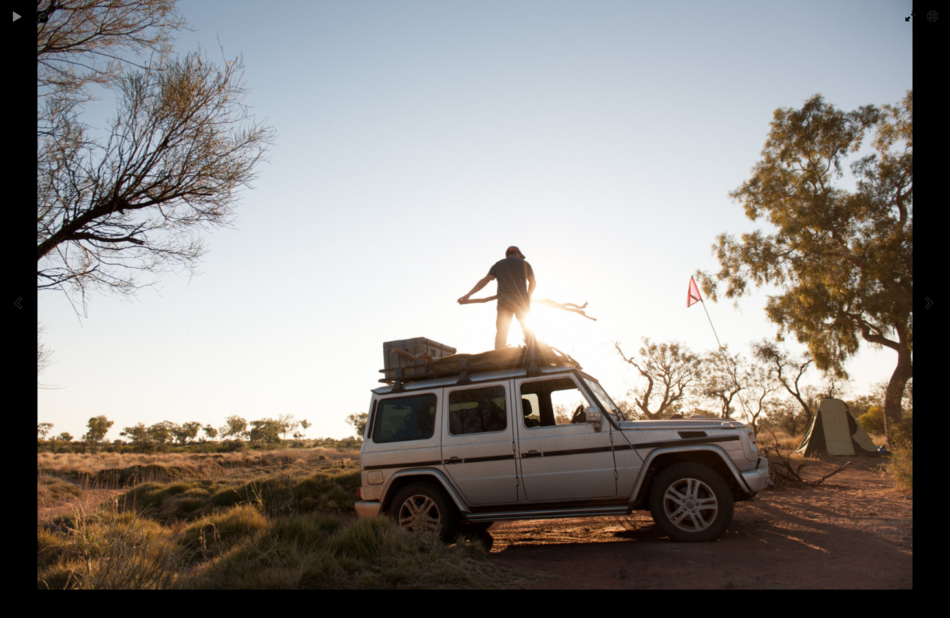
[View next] (930, 309)
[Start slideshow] (17, 16)
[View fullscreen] (905, 16)
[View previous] (19, 309)
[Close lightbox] (934, 16)
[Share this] (51, 16)
